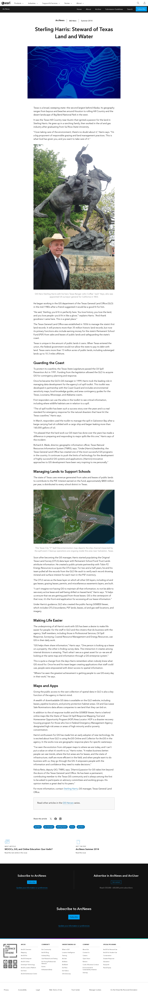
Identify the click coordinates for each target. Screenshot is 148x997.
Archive (98, 9)
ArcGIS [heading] (23, 944)
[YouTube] (15, 966)
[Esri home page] (6, 3)
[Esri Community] (5, 966)
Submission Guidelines (114, 9)
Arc (59, 20)
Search (130, 9)
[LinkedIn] (15, 962)
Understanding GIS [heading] (69, 944)
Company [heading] (86, 944)
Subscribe (141, 9)
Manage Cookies (95, 990)
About (88, 9)
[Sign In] (144, 3)
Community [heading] (45, 944)
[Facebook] (5, 962)
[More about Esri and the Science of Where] (10, 951)
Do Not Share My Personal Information (124, 990)
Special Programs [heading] (109, 944)
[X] (10, 962)
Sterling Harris (71, 789)
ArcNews (6, 9)
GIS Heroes (68, 803)
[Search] (138, 3)
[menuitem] (29, 949)
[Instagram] (10, 966)
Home (79, 9)
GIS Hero (72, 20)
